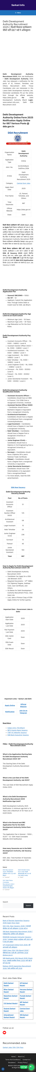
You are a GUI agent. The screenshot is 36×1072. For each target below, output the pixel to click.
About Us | (21, 1056)
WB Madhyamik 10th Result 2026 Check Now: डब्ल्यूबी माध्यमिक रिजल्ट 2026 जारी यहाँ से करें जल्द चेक (17, 960)
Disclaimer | (12, 1062)
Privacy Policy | (23, 1062)
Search (5, 902)
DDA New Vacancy (18, 487)
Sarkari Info (18, 5)
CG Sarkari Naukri (11, 1003)
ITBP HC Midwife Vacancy (17, 733)
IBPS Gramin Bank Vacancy (17, 730)
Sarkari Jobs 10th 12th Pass (13, 1047)
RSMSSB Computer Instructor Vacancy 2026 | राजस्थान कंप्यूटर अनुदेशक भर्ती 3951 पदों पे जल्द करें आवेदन (17, 939)
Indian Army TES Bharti (16, 728)
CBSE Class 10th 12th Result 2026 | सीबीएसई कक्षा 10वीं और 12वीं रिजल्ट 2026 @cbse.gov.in (16, 952)
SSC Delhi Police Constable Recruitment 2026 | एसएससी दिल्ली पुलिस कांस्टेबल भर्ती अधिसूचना (8, 884)
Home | (13, 1056)
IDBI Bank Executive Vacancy (18, 735)
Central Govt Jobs (23, 183)
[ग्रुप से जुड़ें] (31, 1067)
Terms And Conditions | (13, 1059)
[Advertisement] (18, 53)
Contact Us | (27, 1059)
